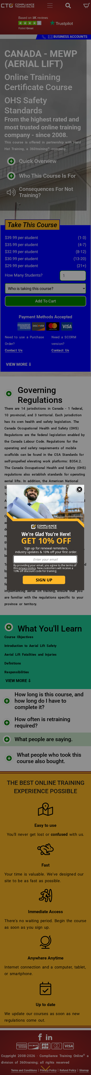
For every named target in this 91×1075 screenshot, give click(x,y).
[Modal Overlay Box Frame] (45, 537)
